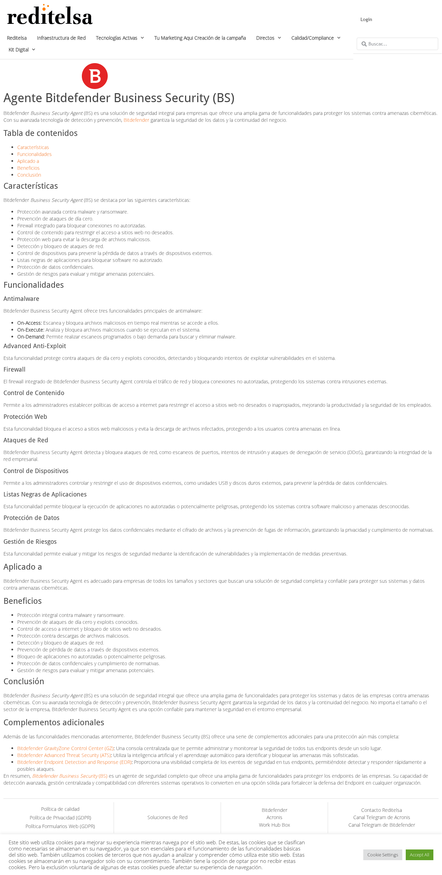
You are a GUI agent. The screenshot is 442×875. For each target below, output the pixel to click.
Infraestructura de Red (61, 38)
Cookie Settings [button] (382, 855)
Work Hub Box (274, 825)
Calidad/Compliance (312, 38)
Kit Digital (19, 49)
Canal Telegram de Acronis (381, 817)
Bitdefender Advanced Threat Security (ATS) (64, 755)
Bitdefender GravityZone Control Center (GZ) (65, 748)
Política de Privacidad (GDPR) (60, 817)
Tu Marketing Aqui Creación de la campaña (200, 38)
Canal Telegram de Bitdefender (381, 825)
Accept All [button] (419, 855)
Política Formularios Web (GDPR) (60, 826)
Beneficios (28, 168)
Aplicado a (28, 161)
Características (33, 147)
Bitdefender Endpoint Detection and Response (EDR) (74, 762)
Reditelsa (17, 38)
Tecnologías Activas (116, 38)
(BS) (69, 776)
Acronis (274, 817)
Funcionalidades (34, 154)
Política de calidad (60, 809)
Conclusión (29, 174)
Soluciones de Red (167, 817)
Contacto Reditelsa (381, 810)
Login (366, 19)
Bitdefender (136, 120)
